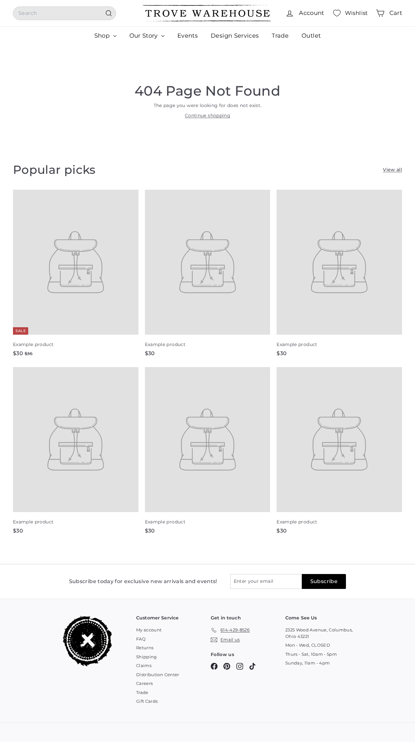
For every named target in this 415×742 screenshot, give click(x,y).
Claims (143, 665)
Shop (103, 35)
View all (392, 170)
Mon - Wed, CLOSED (307, 645)
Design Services (235, 35)
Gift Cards (147, 701)
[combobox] (64, 13)
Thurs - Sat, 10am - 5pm (311, 654)
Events (187, 35)
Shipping (146, 656)
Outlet (311, 35)
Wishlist (356, 13)
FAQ (141, 638)
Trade (280, 35)
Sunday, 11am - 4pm (307, 662)
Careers (144, 683)
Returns (144, 647)
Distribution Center (157, 674)
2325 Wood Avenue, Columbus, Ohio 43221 (319, 633)
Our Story (144, 35)
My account (149, 629)
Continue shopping (207, 115)
